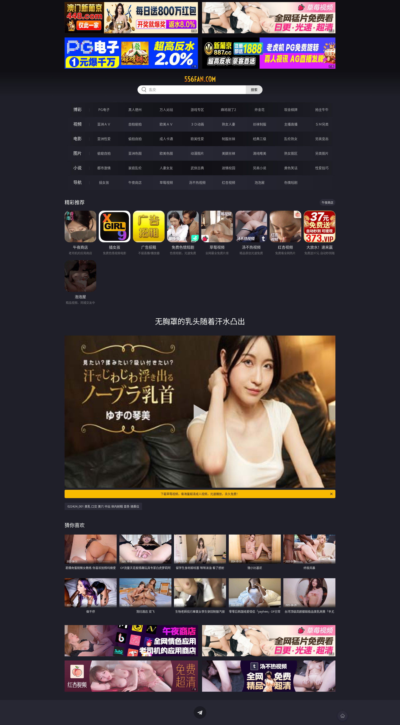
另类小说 (259, 168)
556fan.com (200, 79)
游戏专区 (197, 109)
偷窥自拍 (104, 153)
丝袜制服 (259, 124)
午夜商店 (135, 182)
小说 (77, 168)
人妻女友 (166, 168)
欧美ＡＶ (166, 124)
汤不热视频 (197, 182)
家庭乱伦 (135, 168)
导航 (77, 182)
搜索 (254, 89)
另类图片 (322, 153)
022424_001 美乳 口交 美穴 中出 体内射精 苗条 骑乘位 (103, 506)
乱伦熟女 (291, 139)
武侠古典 (197, 168)
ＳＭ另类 (322, 124)
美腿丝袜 (228, 153)
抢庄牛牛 (322, 109)
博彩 (77, 109)
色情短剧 (291, 182)
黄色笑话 (291, 168)
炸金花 (260, 109)
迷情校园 (228, 168)
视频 (77, 124)
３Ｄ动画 (197, 124)
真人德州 (135, 109)
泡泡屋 (260, 182)
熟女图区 (291, 153)
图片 (77, 153)
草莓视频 (166, 182)
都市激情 (104, 168)
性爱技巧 (322, 168)
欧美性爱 (197, 139)
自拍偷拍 (135, 124)
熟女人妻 (228, 124)
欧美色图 (166, 153)
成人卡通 (166, 139)
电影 (77, 139)
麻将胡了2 (228, 109)
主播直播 (291, 124)
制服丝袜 (228, 139)
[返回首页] (343, 716)
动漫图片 (197, 153)
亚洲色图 (135, 153)
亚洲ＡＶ (104, 124)
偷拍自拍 (135, 139)
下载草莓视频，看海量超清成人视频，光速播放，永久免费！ (200, 494)
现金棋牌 (291, 109)
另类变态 (322, 139)
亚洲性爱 (104, 139)
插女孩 (104, 182)
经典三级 (259, 139)
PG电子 (104, 109)
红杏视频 (228, 182)
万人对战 (166, 109)
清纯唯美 (259, 153)
